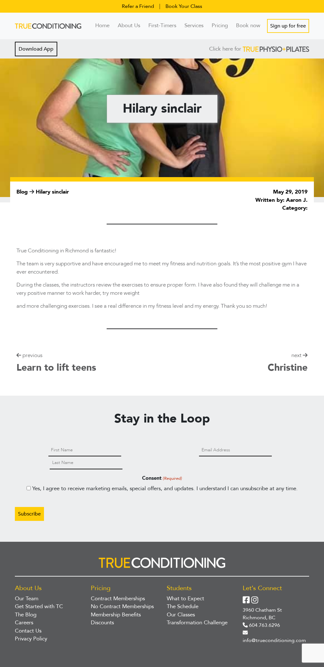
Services (193, 25)
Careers (24, 622)
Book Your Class (183, 6)
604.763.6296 (264, 625)
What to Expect (185, 598)
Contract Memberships (118, 598)
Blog (22, 191)
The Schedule (182, 606)
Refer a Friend (138, 6)
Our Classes (181, 614)
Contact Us (28, 630)
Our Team (26, 598)
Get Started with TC (39, 606)
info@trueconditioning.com (274, 640)
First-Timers (162, 25)
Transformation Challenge (197, 622)
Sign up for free (288, 25)
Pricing (220, 25)
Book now (248, 25)
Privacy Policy (31, 638)
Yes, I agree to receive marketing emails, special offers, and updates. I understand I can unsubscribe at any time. (165, 488)
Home (102, 25)
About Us (129, 25)
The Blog (25, 614)
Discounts (102, 622)
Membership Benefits (116, 614)
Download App (36, 49)
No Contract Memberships (122, 606)
